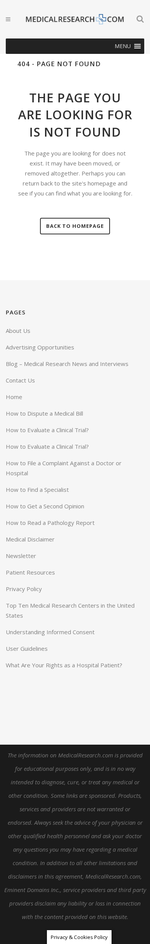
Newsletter (21, 556)
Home (14, 397)
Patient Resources (30, 572)
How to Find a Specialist (37, 489)
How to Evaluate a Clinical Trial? (47, 430)
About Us (18, 330)
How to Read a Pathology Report (50, 522)
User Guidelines (27, 648)
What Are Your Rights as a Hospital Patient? (64, 665)
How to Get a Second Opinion (45, 506)
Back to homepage (75, 225)
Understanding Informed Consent (50, 632)
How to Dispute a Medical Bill (44, 413)
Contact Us (20, 380)
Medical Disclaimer (30, 539)
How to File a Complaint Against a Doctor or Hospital (64, 468)
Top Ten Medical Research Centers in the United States (70, 610)
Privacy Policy (24, 589)
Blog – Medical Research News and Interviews (67, 364)
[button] (123, 46)
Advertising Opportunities (40, 347)
